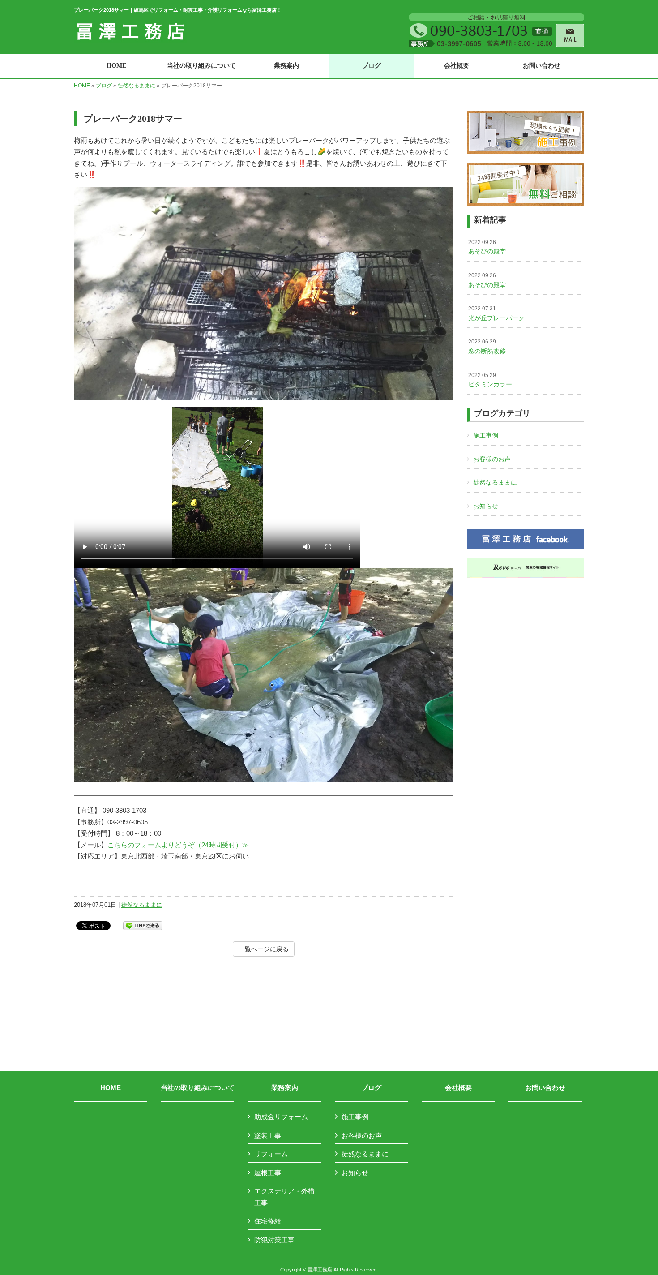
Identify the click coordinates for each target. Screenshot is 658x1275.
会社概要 (458, 1087)
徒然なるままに (136, 85)
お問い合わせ (545, 1087)
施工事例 (485, 435)
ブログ (104, 85)
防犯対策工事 (274, 1240)
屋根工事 (267, 1172)
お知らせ (485, 506)
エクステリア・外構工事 (284, 1196)
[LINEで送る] (142, 925)
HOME (82, 85)
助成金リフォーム (281, 1116)
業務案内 (284, 1087)
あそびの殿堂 (487, 247)
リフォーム (271, 1154)
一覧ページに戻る (264, 949)
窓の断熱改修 (487, 347)
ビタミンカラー (490, 380)
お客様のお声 (492, 459)
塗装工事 (267, 1135)
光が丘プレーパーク (496, 313)
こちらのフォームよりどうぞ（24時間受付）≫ (178, 845)
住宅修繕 (267, 1221)
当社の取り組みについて (197, 1087)
